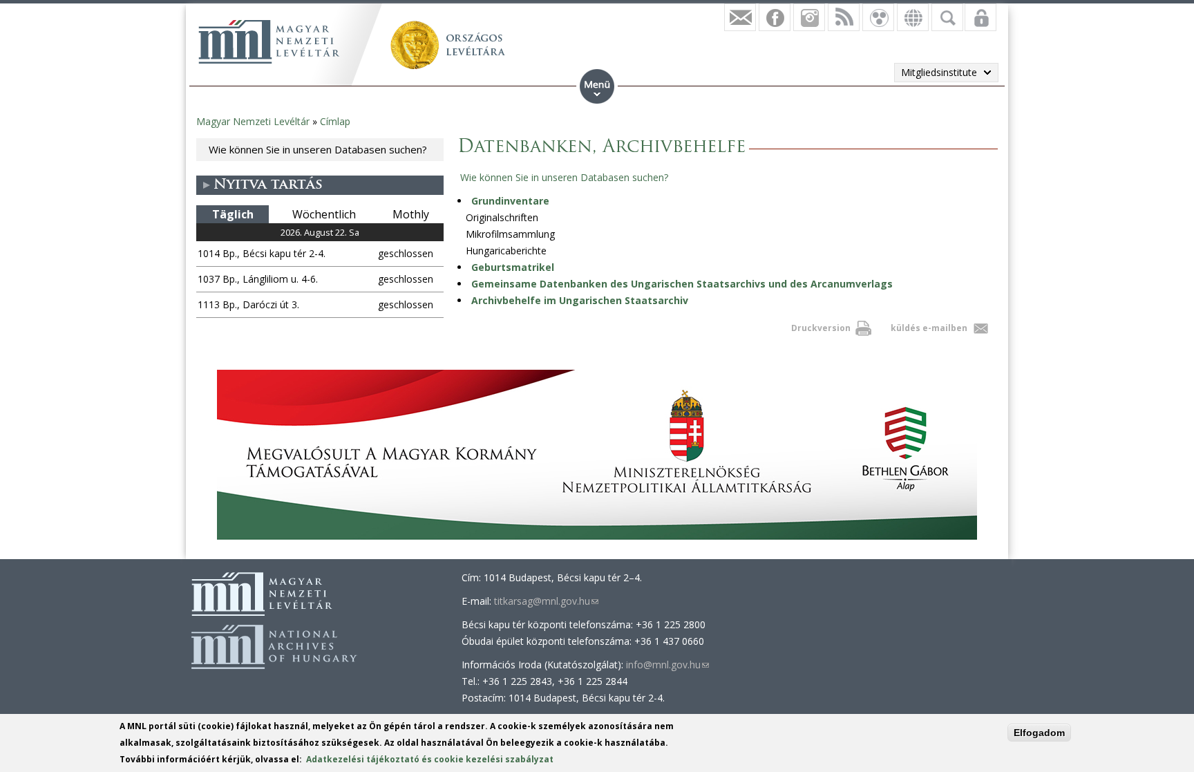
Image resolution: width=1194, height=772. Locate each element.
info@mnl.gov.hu (667, 664)
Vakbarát (878, 17)
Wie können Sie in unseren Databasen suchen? (318, 149)
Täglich (233, 214)
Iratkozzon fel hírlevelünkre (740, 17)
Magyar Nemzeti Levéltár (253, 121)
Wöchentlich (324, 214)
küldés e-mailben (929, 328)
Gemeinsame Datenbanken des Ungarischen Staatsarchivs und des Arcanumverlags (682, 283)
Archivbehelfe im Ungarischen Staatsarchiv (579, 300)
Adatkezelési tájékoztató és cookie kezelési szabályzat (429, 759)
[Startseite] (268, 41)
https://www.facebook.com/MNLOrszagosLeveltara (774, 17)
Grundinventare (510, 200)
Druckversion (821, 328)
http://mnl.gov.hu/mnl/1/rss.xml (844, 17)
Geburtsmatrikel (512, 267)
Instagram (809, 17)
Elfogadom (1039, 732)
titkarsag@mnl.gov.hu (546, 601)
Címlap (335, 121)
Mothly (410, 214)
